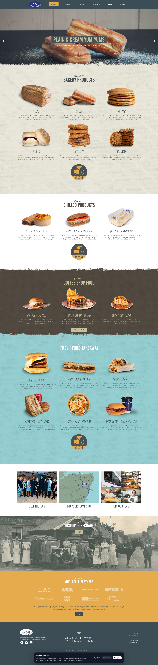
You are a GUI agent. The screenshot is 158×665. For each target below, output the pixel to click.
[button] (68, 4)
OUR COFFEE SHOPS (79, 330)
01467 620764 (134, 640)
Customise (106, 658)
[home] (38, 4)
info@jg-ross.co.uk (133, 642)
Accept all (117, 658)
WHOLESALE (122, 4)
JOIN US (110, 4)
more (79, 532)
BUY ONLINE (54, 4)
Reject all (97, 658)
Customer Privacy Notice (79, 652)
